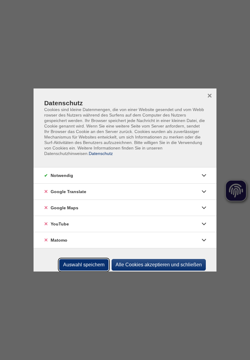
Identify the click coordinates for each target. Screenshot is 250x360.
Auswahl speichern (84, 264)
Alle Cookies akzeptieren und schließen (159, 264)
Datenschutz (101, 153)
